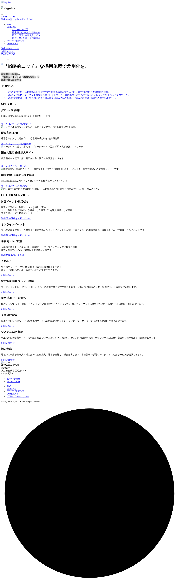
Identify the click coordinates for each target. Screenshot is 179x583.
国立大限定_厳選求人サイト (26, 35)
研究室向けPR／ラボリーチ (26, 32)
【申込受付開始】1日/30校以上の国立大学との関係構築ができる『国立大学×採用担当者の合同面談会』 (58, 92)
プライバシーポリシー (18, 396)
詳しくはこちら (9, 124)
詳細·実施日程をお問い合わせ (16, 218)
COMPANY (12, 43)
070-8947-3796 (8, 54)
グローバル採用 (20, 29)
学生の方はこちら (10, 19)
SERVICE (11, 27)
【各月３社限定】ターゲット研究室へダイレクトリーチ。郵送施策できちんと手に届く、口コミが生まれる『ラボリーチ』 (68, 95)
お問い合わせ (26, 19)
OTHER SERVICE (15, 41)
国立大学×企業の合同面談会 (26, 38)
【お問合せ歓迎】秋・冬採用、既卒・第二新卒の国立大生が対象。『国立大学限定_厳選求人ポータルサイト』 (62, 98)
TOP (9, 24)
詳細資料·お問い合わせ (12, 255)
